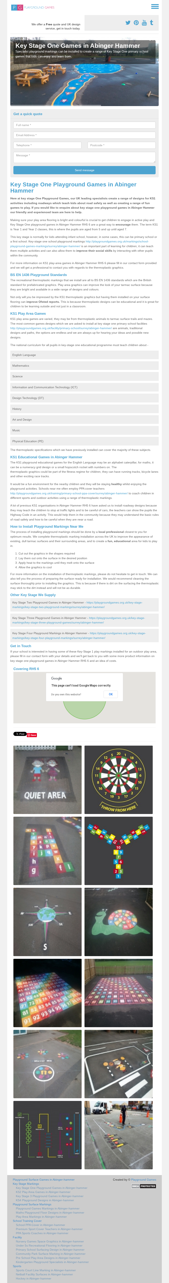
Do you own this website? (66, 694)
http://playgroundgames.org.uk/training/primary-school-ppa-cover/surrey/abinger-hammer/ (69, 493)
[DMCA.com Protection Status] (143, 1186)
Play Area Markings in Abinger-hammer (41, 1216)
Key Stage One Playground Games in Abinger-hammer (51, 1187)
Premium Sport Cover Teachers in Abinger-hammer (49, 1229)
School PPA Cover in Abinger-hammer (40, 1225)
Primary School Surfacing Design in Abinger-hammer (50, 1249)
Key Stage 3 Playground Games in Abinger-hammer (49, 1196)
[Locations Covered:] (12, 6)
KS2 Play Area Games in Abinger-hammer (43, 1192)
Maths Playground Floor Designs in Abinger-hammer (50, 1212)
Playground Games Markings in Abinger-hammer (48, 1208)
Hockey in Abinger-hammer (33, 1278)
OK (111, 694)
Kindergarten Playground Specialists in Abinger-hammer (52, 1262)
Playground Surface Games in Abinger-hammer (44, 1179)
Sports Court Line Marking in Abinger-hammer (46, 1270)
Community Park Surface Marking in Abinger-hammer (51, 1253)
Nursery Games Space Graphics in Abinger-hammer (50, 1241)
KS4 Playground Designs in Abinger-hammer (45, 1200)
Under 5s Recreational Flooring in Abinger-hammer (49, 1245)
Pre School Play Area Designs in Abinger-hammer (48, 1258)
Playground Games (143, 1179)
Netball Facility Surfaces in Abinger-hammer (44, 1274)
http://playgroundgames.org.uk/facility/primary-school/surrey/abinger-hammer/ (61, 328)
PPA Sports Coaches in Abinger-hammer (42, 1233)
